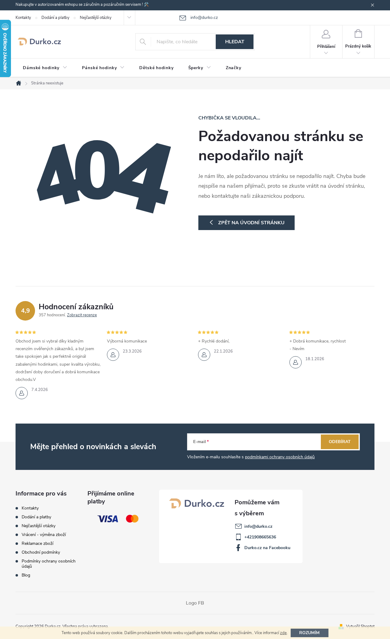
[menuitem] (45, 68)
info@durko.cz (258, 526)
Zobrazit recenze (82, 315)
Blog (26, 575)
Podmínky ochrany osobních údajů (49, 563)
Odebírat (340, 442)
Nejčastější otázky (96, 17)
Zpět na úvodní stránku (251, 222)
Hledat (234, 41)
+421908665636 (260, 537)
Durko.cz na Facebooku (267, 548)
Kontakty (23, 17)
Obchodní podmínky (41, 552)
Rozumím (309, 633)
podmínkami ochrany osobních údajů (280, 457)
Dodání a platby (55, 17)
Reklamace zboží (37, 543)
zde (283, 633)
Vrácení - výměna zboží (44, 535)
